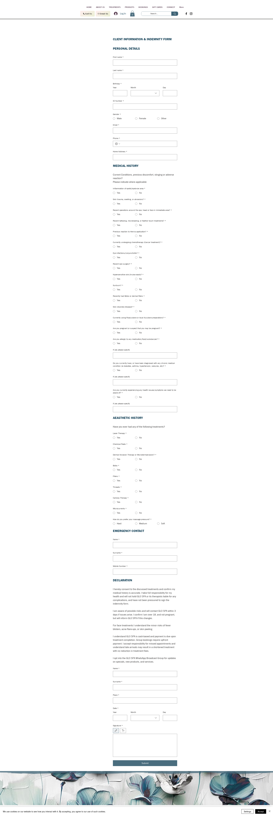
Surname (117, 552)
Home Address (120, 151)
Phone (116, 138)
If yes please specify (121, 349)
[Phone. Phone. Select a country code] (117, 144)
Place (116, 695)
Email (116, 125)
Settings (247, 811)
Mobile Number (120, 566)
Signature (118, 725)
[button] (132, 13)
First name (118, 57)
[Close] (269, 811)
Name (116, 539)
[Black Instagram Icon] (191, 13)
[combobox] (145, 93)
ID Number (118, 101)
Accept (261, 811)
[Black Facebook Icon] (186, 13)
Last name (118, 70)
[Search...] (174, 14)
